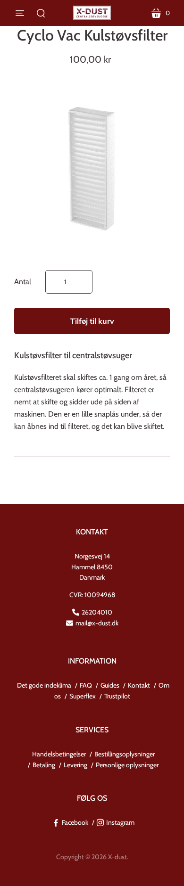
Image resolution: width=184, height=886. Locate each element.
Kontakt (139, 685)
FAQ (86, 685)
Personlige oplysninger (127, 765)
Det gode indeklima (44, 685)
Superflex (82, 696)
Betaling (44, 765)
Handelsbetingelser (59, 754)
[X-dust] (92, 13)
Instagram (120, 822)
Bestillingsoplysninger (124, 754)
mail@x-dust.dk (96, 623)
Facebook (75, 822)
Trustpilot (117, 696)
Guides (109, 685)
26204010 (97, 612)
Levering (75, 765)
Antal (22, 281)
